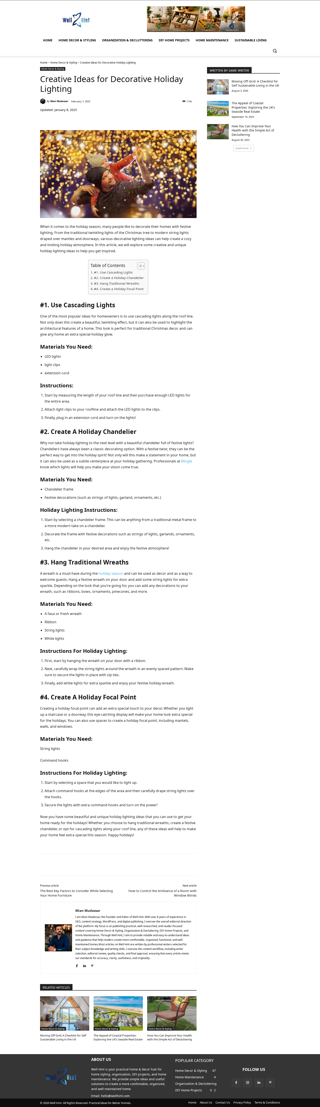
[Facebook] (70, 119)
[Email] (110, 119)
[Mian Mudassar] (43, 101)
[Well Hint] (76, 19)
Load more (242, 148)
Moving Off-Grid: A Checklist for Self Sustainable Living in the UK (63, 1037)
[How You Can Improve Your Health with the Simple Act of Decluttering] (171, 1013)
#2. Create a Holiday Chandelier (119, 277)
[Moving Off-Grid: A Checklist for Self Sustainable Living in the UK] (64, 1013)
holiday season (111, 573)
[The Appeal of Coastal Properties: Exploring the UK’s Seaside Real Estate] (118, 1013)
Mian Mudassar (59, 101)
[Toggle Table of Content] (139, 266)
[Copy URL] (120, 119)
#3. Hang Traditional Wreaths (116, 283)
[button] (274, 50)
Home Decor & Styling (63, 62)
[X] (80, 119)
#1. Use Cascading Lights (113, 272)
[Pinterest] (90, 119)
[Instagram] (247, 1082)
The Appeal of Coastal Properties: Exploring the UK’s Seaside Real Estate (118, 1037)
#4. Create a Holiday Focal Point (118, 289)
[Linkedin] (100, 119)
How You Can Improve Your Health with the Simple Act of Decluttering (169, 1037)
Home (43, 62)
